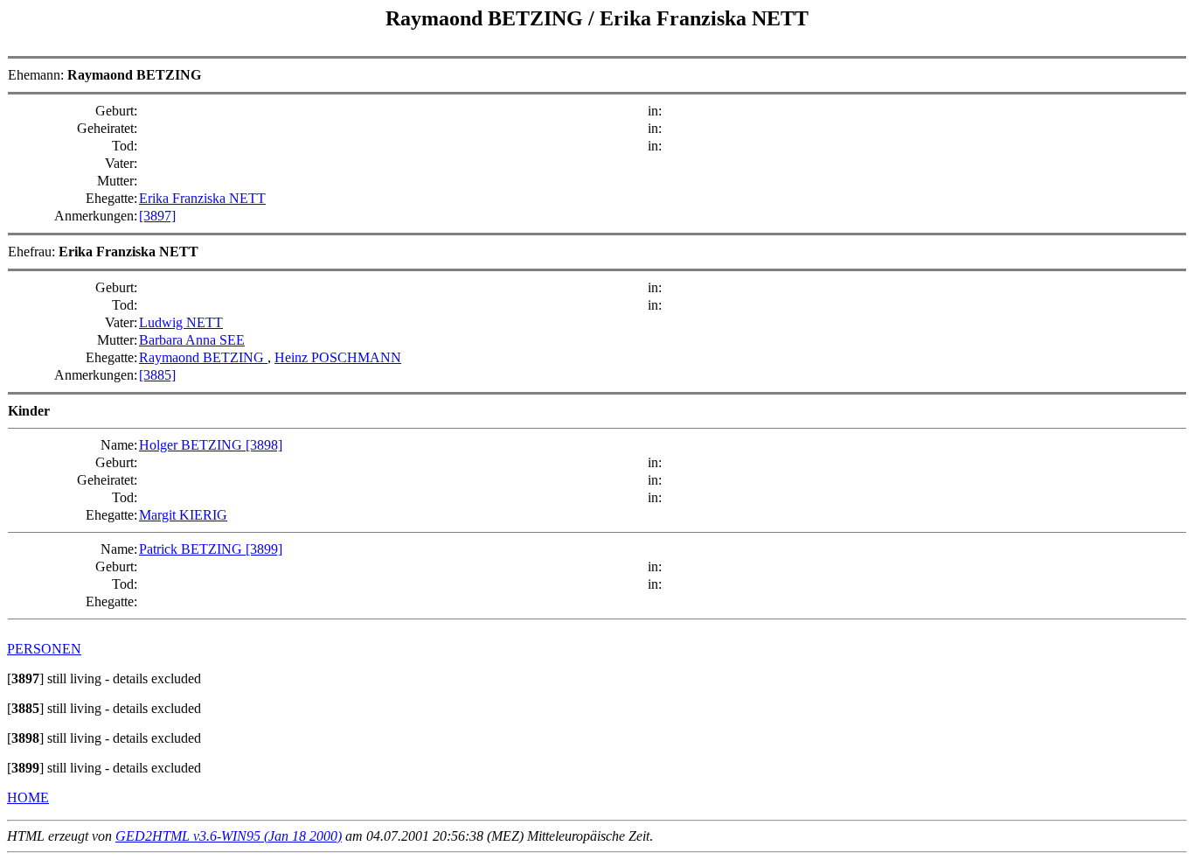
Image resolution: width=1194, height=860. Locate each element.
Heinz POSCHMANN (337, 357)
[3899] (264, 549)
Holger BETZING (192, 444)
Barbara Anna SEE (192, 339)
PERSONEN (44, 648)
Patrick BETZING (192, 549)
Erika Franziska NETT (202, 198)
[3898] (264, 444)
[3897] (157, 215)
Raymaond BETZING (203, 357)
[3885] (157, 374)
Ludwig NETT (181, 322)
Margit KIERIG (183, 514)
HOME (28, 797)
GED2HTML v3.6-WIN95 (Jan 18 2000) (228, 836)
